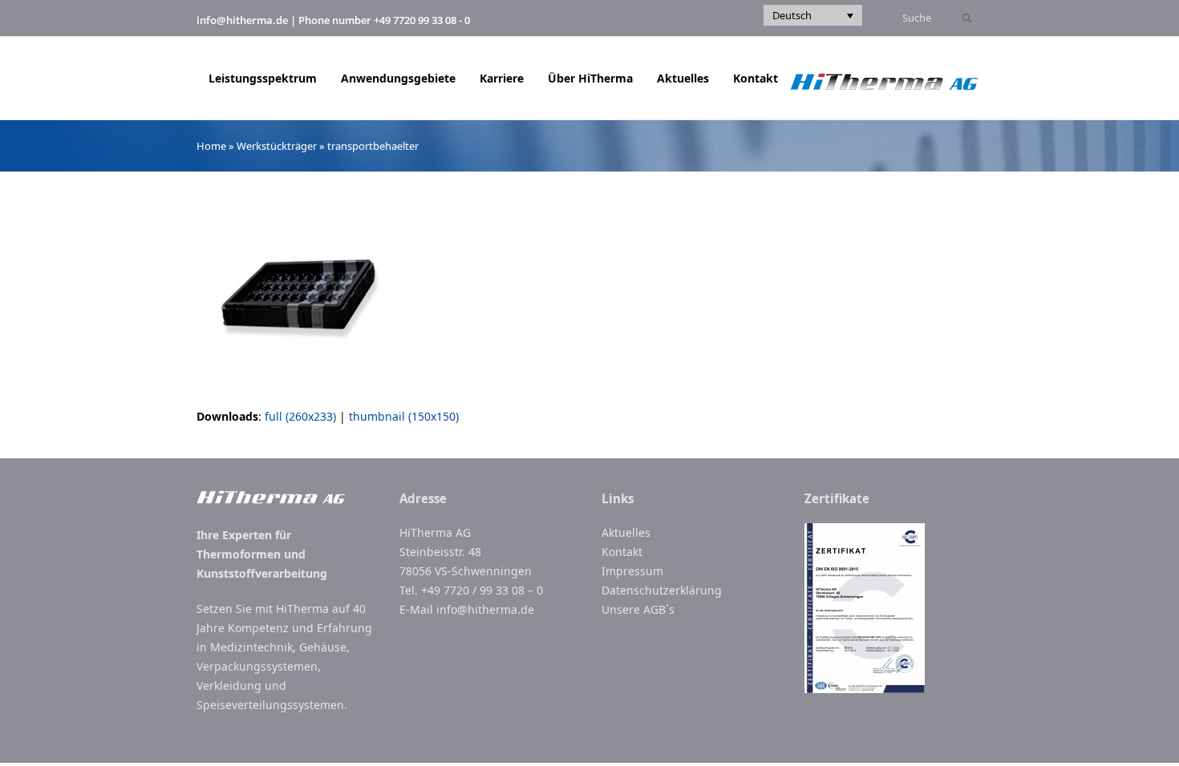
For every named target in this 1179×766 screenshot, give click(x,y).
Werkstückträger (277, 146)
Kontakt (622, 551)
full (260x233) (300, 416)
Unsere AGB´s (638, 609)
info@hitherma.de (242, 20)
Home (211, 146)
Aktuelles (626, 532)
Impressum (632, 571)
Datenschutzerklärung (662, 590)
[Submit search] (966, 18)
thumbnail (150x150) (404, 416)
